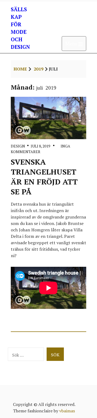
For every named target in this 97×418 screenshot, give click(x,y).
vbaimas (67, 411)
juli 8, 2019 (40, 146)
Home (20, 69)
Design (18, 146)
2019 (38, 69)
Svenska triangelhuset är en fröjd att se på (44, 177)
